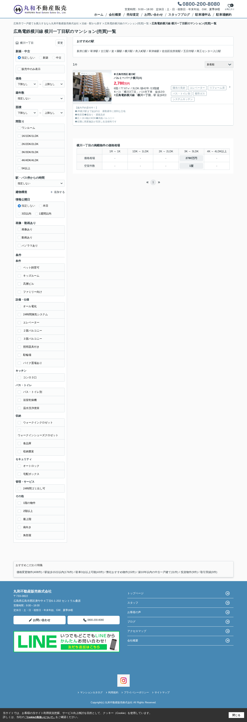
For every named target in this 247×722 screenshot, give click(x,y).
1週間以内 (45, 213)
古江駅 (105, 51)
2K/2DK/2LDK (30, 144)
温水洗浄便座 (31, 408)
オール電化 (30, 306)
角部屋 (27, 535)
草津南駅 (154, 51)
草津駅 (94, 51)
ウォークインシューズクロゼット (38, 435)
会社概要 (115, 14)
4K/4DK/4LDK (30, 160)
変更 (60, 42)
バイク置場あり (32, 362)
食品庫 (27, 443)
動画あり (27, 237)
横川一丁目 (144, 95)
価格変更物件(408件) (29, 572)
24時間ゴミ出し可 (34, 488)
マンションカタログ (91, 692)
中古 (58, 57)
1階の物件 (29, 502)
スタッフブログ (179, 14)
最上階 (27, 519)
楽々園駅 (116, 51)
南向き (27, 527)
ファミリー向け (32, 291)
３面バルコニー (32, 338)
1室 (191, 165)
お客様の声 (134, 612)
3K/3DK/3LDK (30, 152)
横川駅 (129, 51)
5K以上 (26, 168)
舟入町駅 (140, 51)
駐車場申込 (203, 14)
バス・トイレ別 (32, 391)
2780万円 (191, 158)
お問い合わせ (153, 14)
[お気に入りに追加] (107, 99)
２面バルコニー (32, 330)
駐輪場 (27, 354)
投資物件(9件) (189, 572)
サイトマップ (162, 692)
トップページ (135, 593)
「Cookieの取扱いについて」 (40, 717)
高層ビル (28, 283)
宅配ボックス (31, 473)
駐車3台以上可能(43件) (90, 572)
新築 (45, 57)
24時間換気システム (35, 314)
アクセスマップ (136, 631)
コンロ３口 (30, 377)
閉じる (236, 715)
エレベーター (31, 322)
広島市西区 (122, 74)
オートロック (31, 465)
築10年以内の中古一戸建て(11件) (158, 572)
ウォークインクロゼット (38, 422)
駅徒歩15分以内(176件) (59, 572)
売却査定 (133, 14)
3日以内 (26, 213)
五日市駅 (188, 51)
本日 (45, 205)
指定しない (28, 57)
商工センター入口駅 (209, 51)
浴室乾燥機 (30, 399)
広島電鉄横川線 (125, 95)
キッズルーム (31, 275)
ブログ (131, 621)
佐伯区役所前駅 (171, 51)
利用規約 (113, 692)
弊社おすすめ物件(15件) (121, 572)
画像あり (27, 229)
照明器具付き (31, 346)
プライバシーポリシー (136, 692)
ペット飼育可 (31, 267)
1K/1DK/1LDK (30, 135)
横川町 (132, 74)
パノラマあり (30, 245)
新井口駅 (82, 51)
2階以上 (28, 510)
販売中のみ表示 (31, 69)
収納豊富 (28, 451)
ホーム (98, 14)
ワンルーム (28, 127)
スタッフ (132, 602)
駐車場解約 (224, 14)
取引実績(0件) (208, 572)
